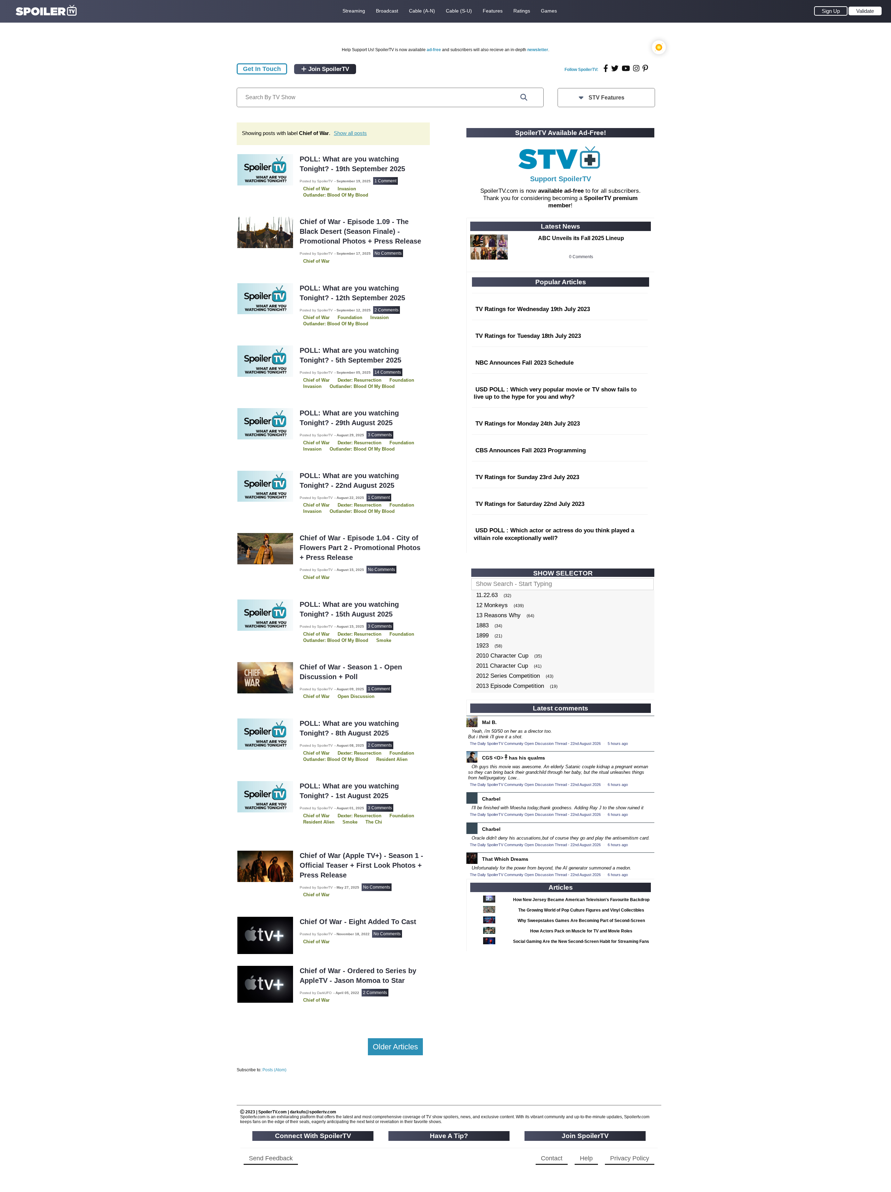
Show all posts (350, 133)
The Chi (373, 822)
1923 (482, 645)
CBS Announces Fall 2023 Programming (530, 450)
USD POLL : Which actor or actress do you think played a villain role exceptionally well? (554, 534)
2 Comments (386, 310)
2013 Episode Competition (510, 686)
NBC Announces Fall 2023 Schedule (524, 362)
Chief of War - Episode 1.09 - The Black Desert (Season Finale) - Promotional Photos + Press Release (360, 231)
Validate (865, 11)
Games (549, 11)
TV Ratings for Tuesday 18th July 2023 (528, 336)
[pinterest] (645, 68)
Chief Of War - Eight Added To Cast (358, 921)
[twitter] (615, 68)
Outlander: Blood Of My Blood (335, 195)
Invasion (379, 317)
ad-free (434, 49)
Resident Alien (392, 759)
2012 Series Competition (508, 676)
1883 (482, 625)
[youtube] (626, 68)
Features (493, 11)
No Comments (388, 253)
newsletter (537, 49)
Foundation (401, 380)
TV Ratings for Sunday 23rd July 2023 (527, 477)
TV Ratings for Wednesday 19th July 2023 (532, 309)
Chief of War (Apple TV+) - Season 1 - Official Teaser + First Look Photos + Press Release (361, 865)
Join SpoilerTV (328, 69)
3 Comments (380, 434)
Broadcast (387, 11)
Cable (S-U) (459, 11)
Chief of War (316, 261)
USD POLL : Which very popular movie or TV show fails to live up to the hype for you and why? (555, 393)
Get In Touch (262, 68)
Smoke (383, 640)
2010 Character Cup (502, 655)
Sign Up (831, 11)
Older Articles (395, 1046)
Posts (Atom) (274, 1069)
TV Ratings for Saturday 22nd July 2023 (529, 504)
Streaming (353, 11)
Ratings (521, 11)
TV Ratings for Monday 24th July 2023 (527, 423)
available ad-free (561, 191)
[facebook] (605, 68)
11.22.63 (487, 595)
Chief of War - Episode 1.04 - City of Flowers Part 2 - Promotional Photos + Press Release (360, 547)
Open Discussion (356, 696)
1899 (482, 635)
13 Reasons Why (498, 615)
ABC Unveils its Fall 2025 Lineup (581, 238)
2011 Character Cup (502, 665)
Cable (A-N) (422, 11)
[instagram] (636, 68)
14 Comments (387, 372)
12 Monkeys (492, 605)
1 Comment (385, 180)
